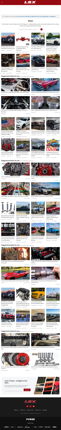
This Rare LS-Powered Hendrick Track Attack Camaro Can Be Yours (22, 133)
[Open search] (59, 2)
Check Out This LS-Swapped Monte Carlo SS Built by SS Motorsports (37, 324)
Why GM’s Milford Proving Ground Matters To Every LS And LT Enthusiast (52, 69)
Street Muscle (57, 94)
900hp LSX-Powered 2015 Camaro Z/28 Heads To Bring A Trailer (22, 217)
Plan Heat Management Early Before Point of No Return (43, 347)
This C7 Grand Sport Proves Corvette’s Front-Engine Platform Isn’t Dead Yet (52, 48)
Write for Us (38, 410)
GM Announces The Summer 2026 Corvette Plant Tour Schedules (22, 238)
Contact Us (22, 410)
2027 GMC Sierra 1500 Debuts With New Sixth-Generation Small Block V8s (7, 303)
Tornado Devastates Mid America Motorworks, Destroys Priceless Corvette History (53, 303)
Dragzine (28, 113)
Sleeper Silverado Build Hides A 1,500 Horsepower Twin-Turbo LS (37, 217)
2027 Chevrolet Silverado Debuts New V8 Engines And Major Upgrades (52, 324)
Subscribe (27, 389)
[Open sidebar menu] (2, 2)
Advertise (44, 410)
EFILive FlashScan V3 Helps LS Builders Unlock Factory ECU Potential (22, 324)
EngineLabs (28, 94)
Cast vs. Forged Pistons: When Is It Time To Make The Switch (44, 110)
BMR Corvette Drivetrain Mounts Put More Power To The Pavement (22, 69)
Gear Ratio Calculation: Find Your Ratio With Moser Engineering (22, 48)
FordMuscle (52, 16)
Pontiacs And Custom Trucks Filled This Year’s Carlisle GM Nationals (37, 238)
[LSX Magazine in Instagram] (27, 406)
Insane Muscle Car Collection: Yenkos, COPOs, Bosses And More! (15, 196)
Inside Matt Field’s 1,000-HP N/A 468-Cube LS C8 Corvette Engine (15, 92)
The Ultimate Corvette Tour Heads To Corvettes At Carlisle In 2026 (52, 154)
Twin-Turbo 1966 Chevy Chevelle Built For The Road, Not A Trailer (45, 92)
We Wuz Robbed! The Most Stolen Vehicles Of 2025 (42, 196)
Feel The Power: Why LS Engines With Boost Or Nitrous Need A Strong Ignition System (22, 303)
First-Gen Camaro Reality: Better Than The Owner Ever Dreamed (15, 280)
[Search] (41, 29)
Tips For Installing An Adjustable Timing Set (10, 176)
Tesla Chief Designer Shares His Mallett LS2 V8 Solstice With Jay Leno (7, 69)
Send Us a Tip (30, 410)
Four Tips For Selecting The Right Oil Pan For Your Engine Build (33, 16)
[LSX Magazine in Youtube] (34, 406)
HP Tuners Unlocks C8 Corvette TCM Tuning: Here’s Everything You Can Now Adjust (8, 238)
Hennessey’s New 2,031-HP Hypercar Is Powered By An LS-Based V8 (22, 154)
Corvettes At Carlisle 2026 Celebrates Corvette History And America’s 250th (7, 133)
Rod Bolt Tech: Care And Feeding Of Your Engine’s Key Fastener (44, 366)
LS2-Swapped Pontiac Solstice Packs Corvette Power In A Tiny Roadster (38, 154)
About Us (16, 410)
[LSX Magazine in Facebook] (30, 406)
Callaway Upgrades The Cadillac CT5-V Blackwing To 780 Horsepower (52, 217)
